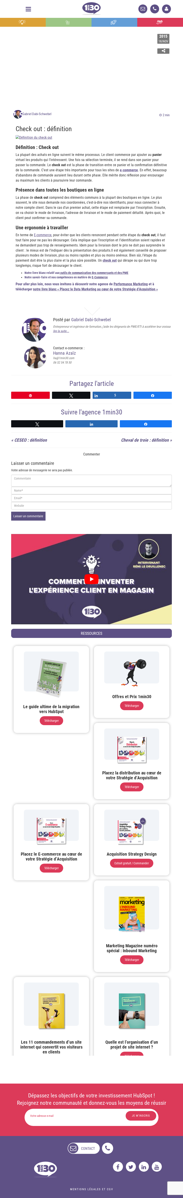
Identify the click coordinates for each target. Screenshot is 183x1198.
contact (88, 1148)
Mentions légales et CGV (91, 1189)
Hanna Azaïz (64, 353)
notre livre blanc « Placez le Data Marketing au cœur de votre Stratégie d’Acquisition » (95, 289)
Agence (160, 22)
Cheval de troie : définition (145, 440)
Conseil (22, 22)
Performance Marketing (131, 284)
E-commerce (43, 235)
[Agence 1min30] (91, 7)
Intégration (68, 22)
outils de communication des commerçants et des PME (94, 273)
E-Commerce (100, 277)
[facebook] (118, 1167)
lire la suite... (61, 331)
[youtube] (157, 1167)
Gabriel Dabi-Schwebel (36, 114)
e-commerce (129, 170)
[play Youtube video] (91, 579)
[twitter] (131, 1167)
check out (110, 260)
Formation (114, 22)
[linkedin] (144, 1167)
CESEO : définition (30, 440)
